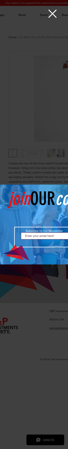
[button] (52, 14)
